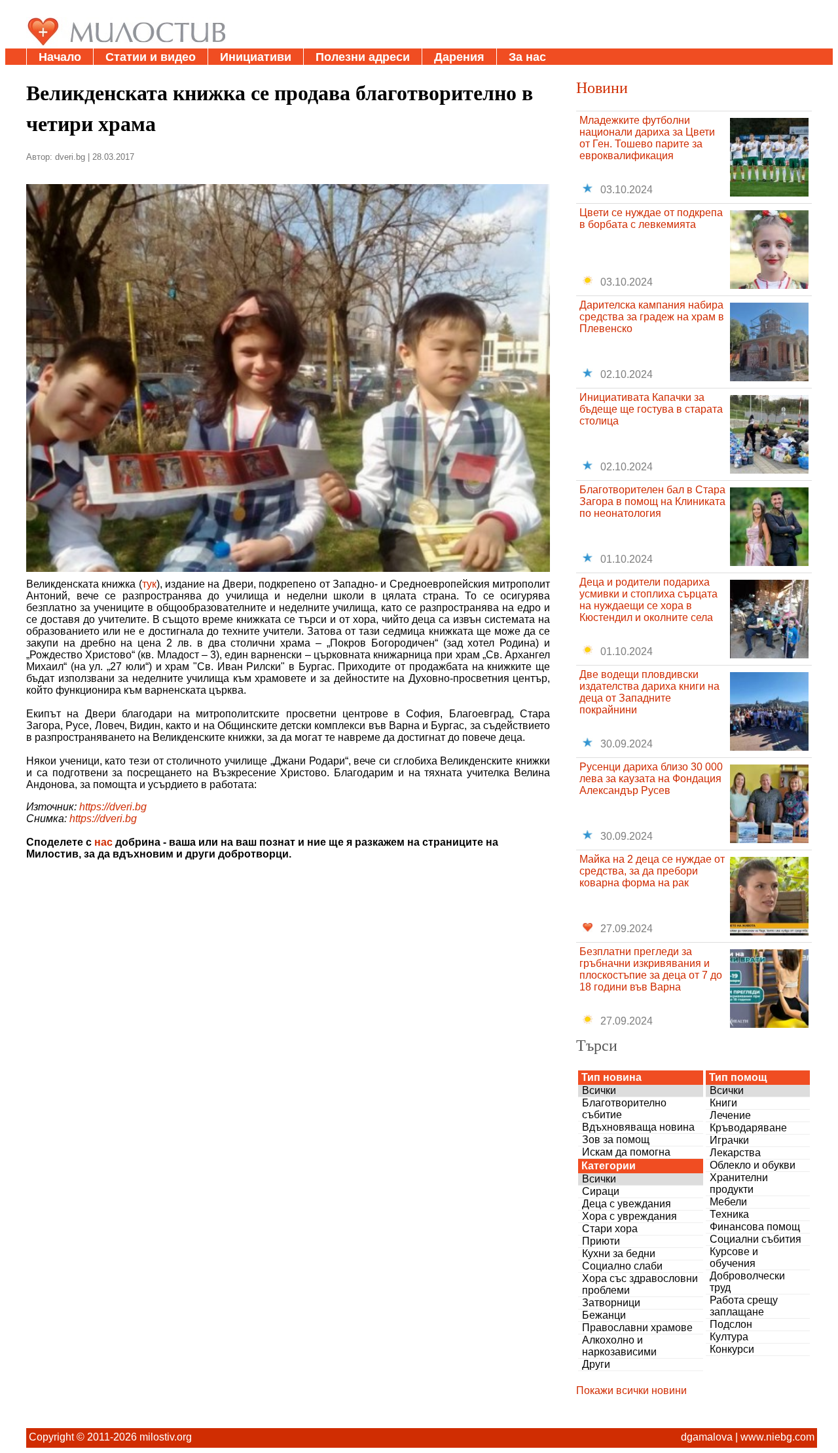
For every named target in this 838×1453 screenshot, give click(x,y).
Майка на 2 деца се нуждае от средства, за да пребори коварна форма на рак (652, 871)
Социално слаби (622, 1266)
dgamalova (707, 1437)
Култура (729, 1336)
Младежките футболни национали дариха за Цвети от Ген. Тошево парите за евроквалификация (647, 138)
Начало (60, 57)
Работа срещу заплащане (744, 1305)
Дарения (459, 57)
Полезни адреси (363, 57)
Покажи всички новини (631, 1390)
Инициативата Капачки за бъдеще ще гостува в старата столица (651, 409)
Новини (602, 87)
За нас (527, 57)
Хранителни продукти (739, 1183)
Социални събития (755, 1239)
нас (103, 842)
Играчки (729, 1140)
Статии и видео (150, 57)
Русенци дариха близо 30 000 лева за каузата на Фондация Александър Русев (651, 778)
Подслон (731, 1324)
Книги (723, 1102)
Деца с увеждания (626, 1203)
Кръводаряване (748, 1127)
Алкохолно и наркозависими (619, 1345)
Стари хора (610, 1228)
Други (596, 1364)
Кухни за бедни (618, 1253)
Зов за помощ (615, 1139)
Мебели (728, 1201)
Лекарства (735, 1152)
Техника (729, 1214)
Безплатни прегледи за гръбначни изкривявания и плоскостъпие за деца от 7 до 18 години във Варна (650, 969)
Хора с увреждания (629, 1216)
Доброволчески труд (747, 1281)
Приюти (601, 1241)
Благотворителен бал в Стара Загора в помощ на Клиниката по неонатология (652, 501)
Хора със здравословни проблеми (640, 1284)
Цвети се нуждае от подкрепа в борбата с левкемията (651, 218)
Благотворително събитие (624, 1108)
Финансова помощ (755, 1226)
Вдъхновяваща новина (638, 1127)
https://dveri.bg (113, 806)
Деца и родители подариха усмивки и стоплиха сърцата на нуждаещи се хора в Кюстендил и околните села (648, 599)
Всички (599, 1090)
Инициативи (255, 57)
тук (149, 584)
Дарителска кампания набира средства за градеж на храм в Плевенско (651, 316)
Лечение (730, 1115)
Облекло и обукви (752, 1165)
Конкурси (732, 1349)
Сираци (600, 1191)
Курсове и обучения (734, 1257)
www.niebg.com (777, 1437)
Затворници (611, 1302)
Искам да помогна (626, 1152)
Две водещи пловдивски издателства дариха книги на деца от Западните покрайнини (649, 692)
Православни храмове (637, 1327)
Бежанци (604, 1315)
